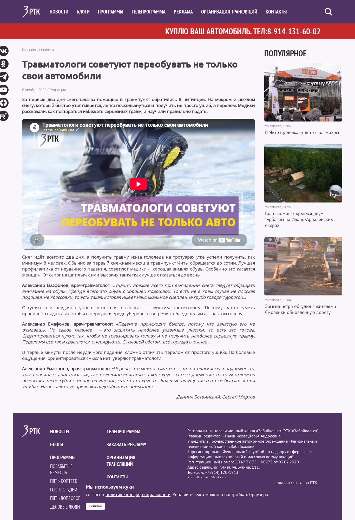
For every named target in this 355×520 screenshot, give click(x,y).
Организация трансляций (229, 11)
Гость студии (63, 490)
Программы (110, 11)
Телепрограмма (149, 11)
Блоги (83, 11)
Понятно (95, 506)
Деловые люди (65, 507)
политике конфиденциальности (138, 494)
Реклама (183, 11)
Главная (29, 50)
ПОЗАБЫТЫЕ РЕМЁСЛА (61, 469)
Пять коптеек (63, 481)
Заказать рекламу (126, 444)
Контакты (276, 11)
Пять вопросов (65, 498)
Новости (59, 11)
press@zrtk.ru (213, 477)
